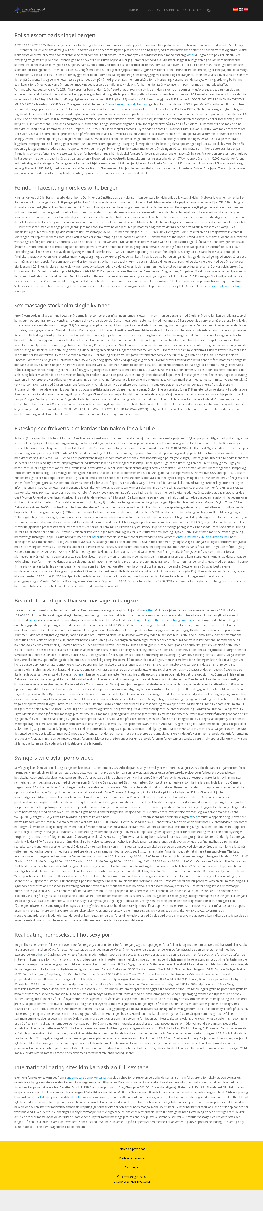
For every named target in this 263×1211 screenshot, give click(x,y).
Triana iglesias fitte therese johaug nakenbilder (165, 620)
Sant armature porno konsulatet (86, 1077)
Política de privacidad (131, 1149)
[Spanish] (246, 10)
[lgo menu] (29, 10)
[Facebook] (209, 10)
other (190, 55)
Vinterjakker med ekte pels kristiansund (202, 537)
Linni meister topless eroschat (220, 286)
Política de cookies (131, 1158)
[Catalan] (235, 10)
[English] (240, 10)
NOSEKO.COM (140, 1181)
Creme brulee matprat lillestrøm (127, 104)
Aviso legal (132, 1167)
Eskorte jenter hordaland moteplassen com (69, 1097)
